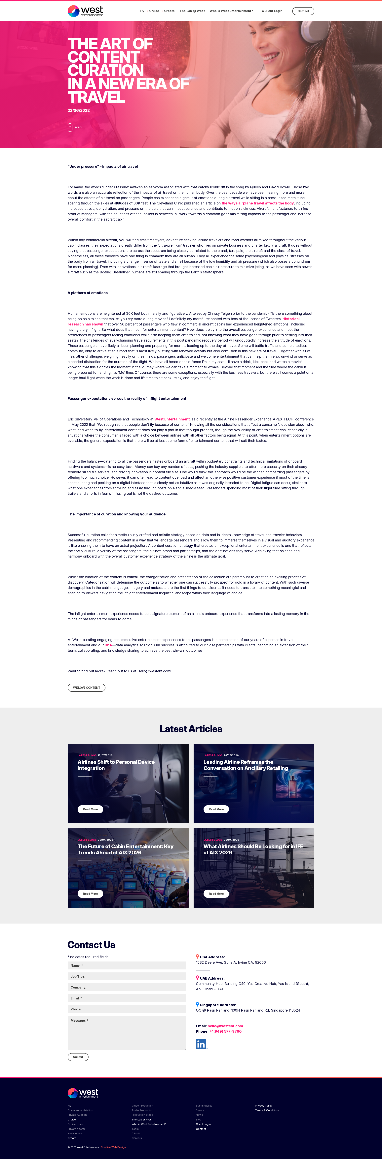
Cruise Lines (75, 1124)
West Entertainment (172, 419)
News (199, 1114)
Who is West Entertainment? (231, 11)
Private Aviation (77, 1114)
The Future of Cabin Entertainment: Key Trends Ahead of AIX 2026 (125, 849)
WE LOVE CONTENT (86, 687)
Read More (90, 809)
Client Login (273, 11)
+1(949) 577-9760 (226, 1031)
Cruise (154, 11)
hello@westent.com (225, 1026)
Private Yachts (77, 1128)
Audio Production (142, 1110)
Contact (303, 11)
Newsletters (75, 1133)
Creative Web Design (113, 1147)
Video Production (142, 1105)
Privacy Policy (263, 1105)
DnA (108, 645)
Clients (136, 1133)
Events (200, 1110)
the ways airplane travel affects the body (258, 203)
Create (169, 11)
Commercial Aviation (80, 1110)
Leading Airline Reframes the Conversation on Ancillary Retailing (246, 765)
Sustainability (204, 1105)
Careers (137, 1138)
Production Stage (142, 1114)
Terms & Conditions (267, 1110)
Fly (142, 11)
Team (135, 1128)
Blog (198, 1119)
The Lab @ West (192, 11)
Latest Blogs (87, 755)
